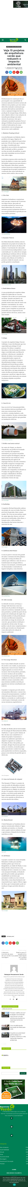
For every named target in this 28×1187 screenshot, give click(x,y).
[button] (25, 40)
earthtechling (7, 596)
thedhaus (6, 816)
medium (6, 546)
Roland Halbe (7, 656)
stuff (5, 852)
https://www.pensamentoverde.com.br (14, 976)
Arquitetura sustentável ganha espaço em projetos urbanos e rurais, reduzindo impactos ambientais (18, 1036)
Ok (14, 1184)
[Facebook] (10, 999)
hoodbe (5, 334)
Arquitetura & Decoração (14, 46)
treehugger (6, 191)
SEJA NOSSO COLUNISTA (14, 1173)
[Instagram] (14, 999)
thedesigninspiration (8, 439)
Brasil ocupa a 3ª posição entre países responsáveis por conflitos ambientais (20, 956)
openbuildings (7, 234)
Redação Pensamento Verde (14, 67)
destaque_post (10, 936)
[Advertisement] (14, 23)
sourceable (6, 500)
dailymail (6, 721)
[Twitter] (17, 999)
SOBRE (14, 1169)
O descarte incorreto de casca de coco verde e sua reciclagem (8, 955)
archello (5, 399)
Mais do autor (7, 1008)
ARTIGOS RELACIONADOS (9, 1006)
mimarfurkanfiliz (7, 284)
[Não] (26, 1181)
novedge (6, 910)
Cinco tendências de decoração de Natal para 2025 (17, 1027)
